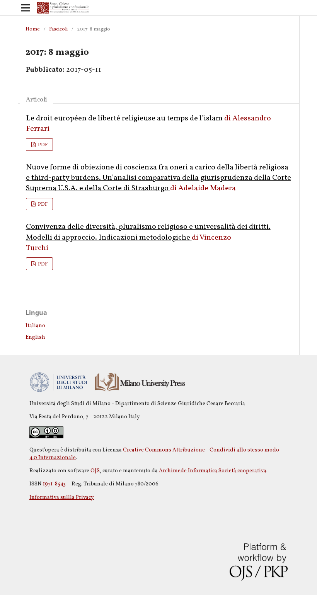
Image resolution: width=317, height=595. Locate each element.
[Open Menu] (25, 7)
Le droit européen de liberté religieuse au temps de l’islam (125, 118)
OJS (95, 471)
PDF (42, 145)
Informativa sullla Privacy (61, 497)
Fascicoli (58, 29)
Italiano (35, 326)
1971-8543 (54, 484)
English (35, 337)
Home (33, 29)
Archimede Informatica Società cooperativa (212, 471)
